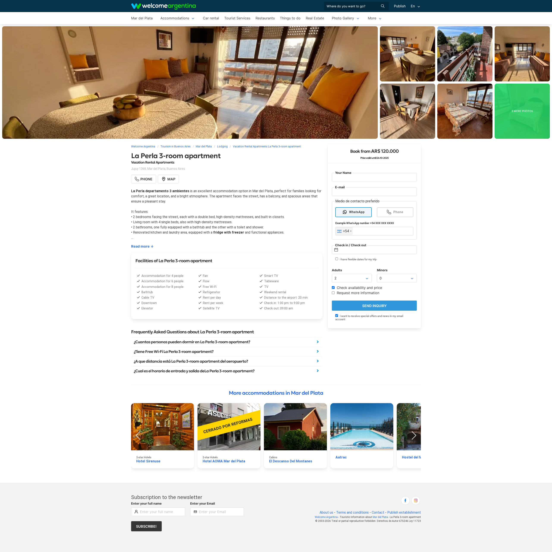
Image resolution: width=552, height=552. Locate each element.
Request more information (357, 293)
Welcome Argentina (326, 517)
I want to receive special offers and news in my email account (369, 317)
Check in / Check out (350, 245)
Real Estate (315, 18)
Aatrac (341, 457)
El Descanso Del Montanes (290, 461)
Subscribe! (146, 526)
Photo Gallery (343, 18)
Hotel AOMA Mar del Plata (224, 461)
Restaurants (265, 18)
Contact (378, 512)
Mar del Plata (142, 18)
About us (326, 512)
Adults (337, 270)
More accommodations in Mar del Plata (276, 393)
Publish (400, 6)
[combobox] (344, 231)
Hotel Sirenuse (148, 461)
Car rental (211, 18)
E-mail (340, 187)
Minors (382, 270)
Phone (398, 212)
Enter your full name (146, 503)
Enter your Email (202, 503)
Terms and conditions (352, 512)
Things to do (290, 18)
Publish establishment (404, 512)
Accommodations (174, 18)
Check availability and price (359, 288)
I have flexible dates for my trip (357, 259)
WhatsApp (357, 212)
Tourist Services (237, 18)
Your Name (343, 173)
